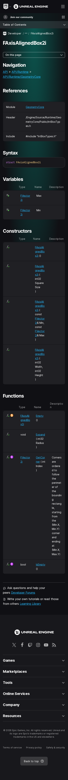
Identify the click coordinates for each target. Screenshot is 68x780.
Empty (40, 415)
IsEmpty (40, 564)
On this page (13, 54)
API (5, 72)
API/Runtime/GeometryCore (22, 77)
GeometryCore (35, 107)
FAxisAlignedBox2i (40, 251)
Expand (40, 434)
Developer (14, 33)
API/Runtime (20, 72)
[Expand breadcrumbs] (26, 33)
